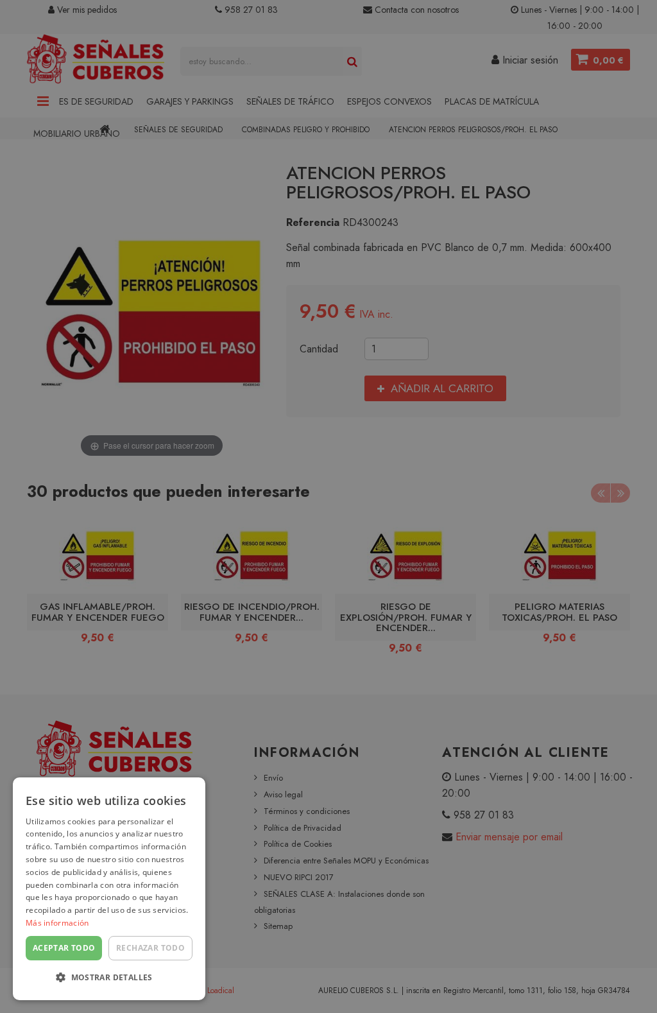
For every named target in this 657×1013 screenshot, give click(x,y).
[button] (109, 978)
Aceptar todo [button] (64, 947)
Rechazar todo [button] (150, 947)
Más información (57, 922)
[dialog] (109, 888)
